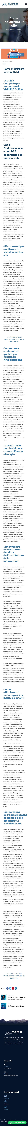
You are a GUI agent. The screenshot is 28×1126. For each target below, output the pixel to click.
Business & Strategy (15, 29)
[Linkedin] (5, 1107)
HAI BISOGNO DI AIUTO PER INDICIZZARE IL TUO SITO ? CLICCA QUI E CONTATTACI (14, 339)
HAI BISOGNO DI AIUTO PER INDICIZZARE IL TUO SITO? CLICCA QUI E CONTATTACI (14, 976)
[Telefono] (5, 1064)
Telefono (6, 1066)
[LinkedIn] (16, 988)
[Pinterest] (13, 988)
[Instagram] (5, 1101)
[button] (17, 1122)
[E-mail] (5, 1072)
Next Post (10, 1003)
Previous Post (11, 995)
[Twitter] (10, 988)
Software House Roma (16, 1006)
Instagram (6, 1104)
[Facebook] (7, 988)
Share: (3, 988)
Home (7, 29)
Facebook (6, 1098)
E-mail (5, 1074)
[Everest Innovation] (10, 4)
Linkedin (6, 1109)
